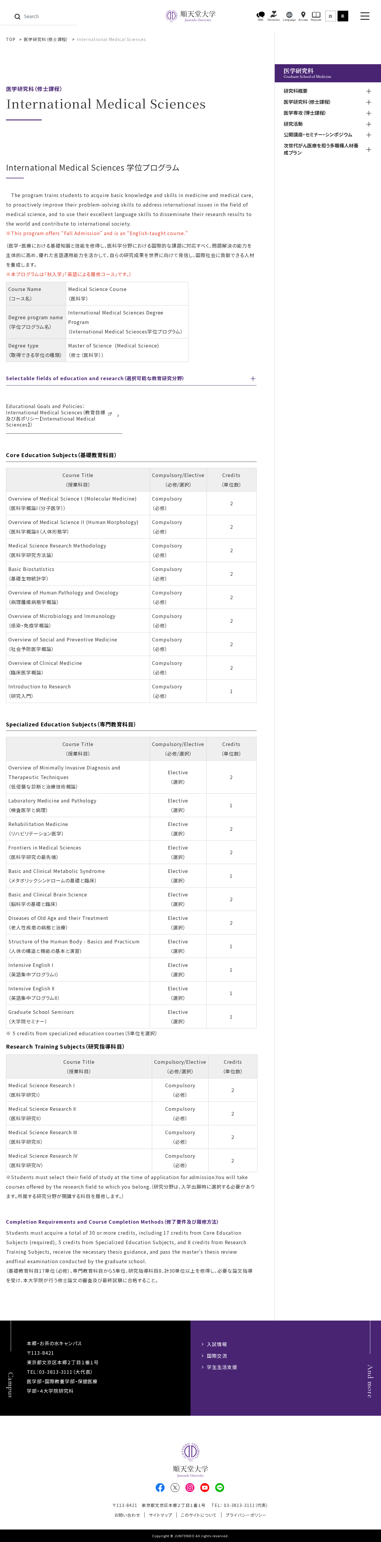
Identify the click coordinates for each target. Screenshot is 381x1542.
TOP (10, 39)
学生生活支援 (222, 1367)
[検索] (17, 16)
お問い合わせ (127, 1515)
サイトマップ (160, 1515)
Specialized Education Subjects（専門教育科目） (71, 724)
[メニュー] (365, 16)
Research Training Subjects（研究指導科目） (65, 1046)
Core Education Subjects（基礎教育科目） (61, 455)
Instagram (189, 1487)
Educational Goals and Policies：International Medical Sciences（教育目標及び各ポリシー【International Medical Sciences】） (55, 415)
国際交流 (217, 1355)
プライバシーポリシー (246, 1515)
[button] (261, 16)
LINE (219, 1487)
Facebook (160, 1487)
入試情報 (217, 1344)
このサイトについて (199, 1515)
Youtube (204, 1487)
